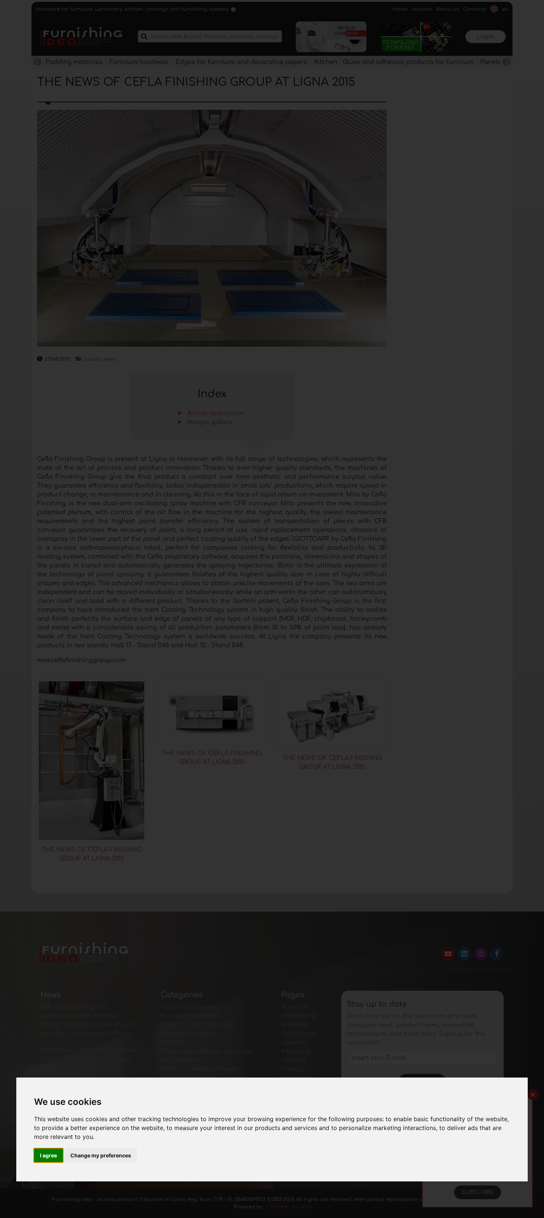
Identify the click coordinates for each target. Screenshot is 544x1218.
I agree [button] (48, 1155)
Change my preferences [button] (100, 1155)
